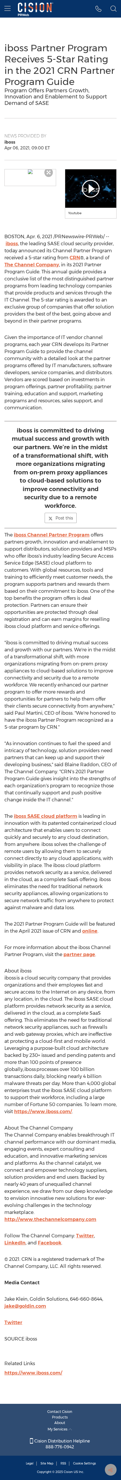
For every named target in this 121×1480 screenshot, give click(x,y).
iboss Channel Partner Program (52, 535)
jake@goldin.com (25, 1306)
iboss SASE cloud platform (45, 816)
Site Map (47, 1463)
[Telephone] (98, 9)
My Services (58, 1429)
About (59, 1423)
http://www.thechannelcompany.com (50, 1219)
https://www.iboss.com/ (43, 1111)
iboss (12, 243)
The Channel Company (31, 265)
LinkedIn (15, 1243)
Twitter (85, 1236)
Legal (29, 1463)
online (90, 931)
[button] (30, 171)
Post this (64, 518)
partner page (79, 954)
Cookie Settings (84, 1463)
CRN (75, 257)
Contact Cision (59, 1411)
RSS (63, 1463)
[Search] (113, 9)
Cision (68, 1472)
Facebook (49, 1243)
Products (60, 1417)
